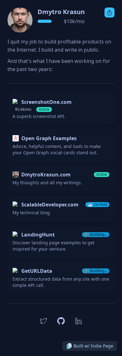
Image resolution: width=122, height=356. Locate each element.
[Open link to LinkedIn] (78, 320)
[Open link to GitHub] (61, 320)
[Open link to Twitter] (43, 320)
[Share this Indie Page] (109, 13)
